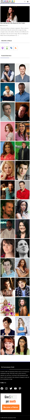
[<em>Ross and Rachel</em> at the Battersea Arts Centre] (15, 14)
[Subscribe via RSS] (15, 48)
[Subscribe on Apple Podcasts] (2, 48)
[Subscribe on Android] (7, 48)
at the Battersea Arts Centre (12, 23)
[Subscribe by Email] (11, 48)
